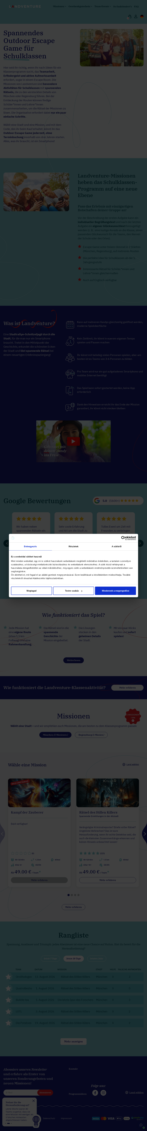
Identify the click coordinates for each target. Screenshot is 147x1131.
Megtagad (31, 591)
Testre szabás (72, 591)
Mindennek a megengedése (115, 591)
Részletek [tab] (74, 546)
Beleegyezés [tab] (30, 546)
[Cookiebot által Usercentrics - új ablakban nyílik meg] (123, 538)
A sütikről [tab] (116, 546)
